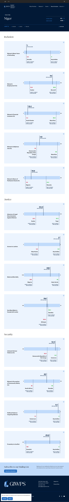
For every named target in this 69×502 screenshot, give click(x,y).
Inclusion (14, 26)
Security (27, 26)
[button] (63, 1)
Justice (20, 26)
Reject (10, 498)
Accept (4, 498)
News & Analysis (54, 6)
